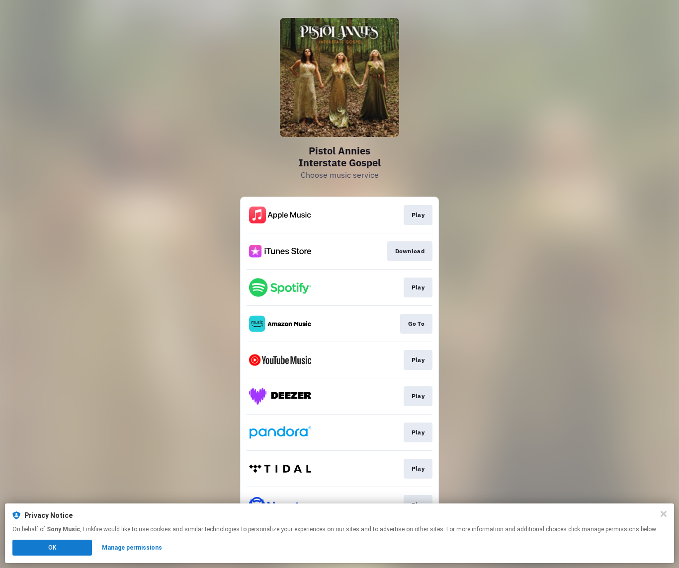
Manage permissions (132, 547)
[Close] (664, 514)
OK (52, 547)
